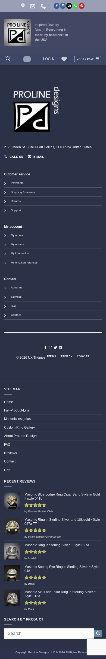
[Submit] (98, 634)
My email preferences (24, 262)
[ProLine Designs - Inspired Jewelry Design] (17, 32)
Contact (16, 314)
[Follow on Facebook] (57, 6)
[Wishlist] (64, 59)
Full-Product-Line (17, 410)
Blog (14, 305)
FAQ (7, 444)
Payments (17, 182)
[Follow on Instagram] (63, 6)
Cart (7, 470)
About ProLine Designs (21, 436)
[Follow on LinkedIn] (60, 347)
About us (16, 287)
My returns (17, 244)
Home (8, 402)
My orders (17, 235)
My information (20, 253)
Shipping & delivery (23, 192)
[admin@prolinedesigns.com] (33, 6)
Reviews (10, 453)
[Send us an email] (69, 6)
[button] (8, 59)
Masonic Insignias (17, 418)
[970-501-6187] (43, 6)
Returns (16, 201)
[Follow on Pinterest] (82, 6)
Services (16, 296)
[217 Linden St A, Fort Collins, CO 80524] (23, 6)
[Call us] (75, 6)
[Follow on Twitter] (55, 347)
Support (16, 210)
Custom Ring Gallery (19, 427)
